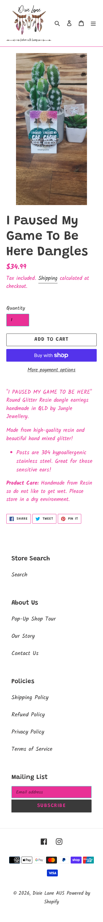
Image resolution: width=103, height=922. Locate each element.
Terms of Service (31, 749)
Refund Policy (28, 715)
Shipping (48, 278)
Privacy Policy (27, 732)
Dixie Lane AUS (48, 893)
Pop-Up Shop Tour (33, 619)
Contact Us (25, 653)
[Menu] (93, 23)
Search (19, 575)
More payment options (51, 370)
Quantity (15, 308)
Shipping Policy (29, 697)
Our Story (23, 636)
